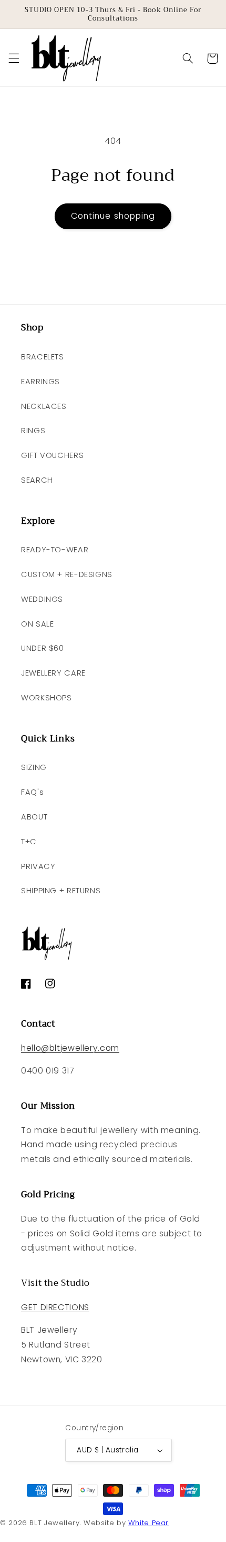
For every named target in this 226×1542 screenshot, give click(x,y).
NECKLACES (44, 406)
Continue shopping (113, 216)
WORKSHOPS (46, 697)
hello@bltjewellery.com (70, 1048)
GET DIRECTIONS (55, 1307)
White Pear (148, 1523)
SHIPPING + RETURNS (60, 890)
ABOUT (34, 817)
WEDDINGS (42, 599)
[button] (14, 58)
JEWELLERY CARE (53, 673)
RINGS (33, 430)
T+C (29, 841)
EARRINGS (40, 381)
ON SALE (37, 624)
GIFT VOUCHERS (52, 455)
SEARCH (37, 480)
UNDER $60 (42, 648)
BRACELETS (42, 357)
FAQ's (32, 792)
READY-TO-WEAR (54, 549)
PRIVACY (38, 866)
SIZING (34, 767)
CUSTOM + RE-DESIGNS (66, 574)
